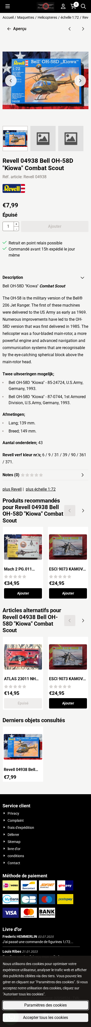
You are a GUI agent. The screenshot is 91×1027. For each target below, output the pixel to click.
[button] (8, 6)
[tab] (45, 277)
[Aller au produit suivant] (82, 28)
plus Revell (12, 489)
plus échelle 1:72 (41, 489)
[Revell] (14, 191)
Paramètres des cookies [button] (45, 1005)
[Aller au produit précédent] (69, 28)
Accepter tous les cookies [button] (45, 1017)
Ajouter (23, 593)
